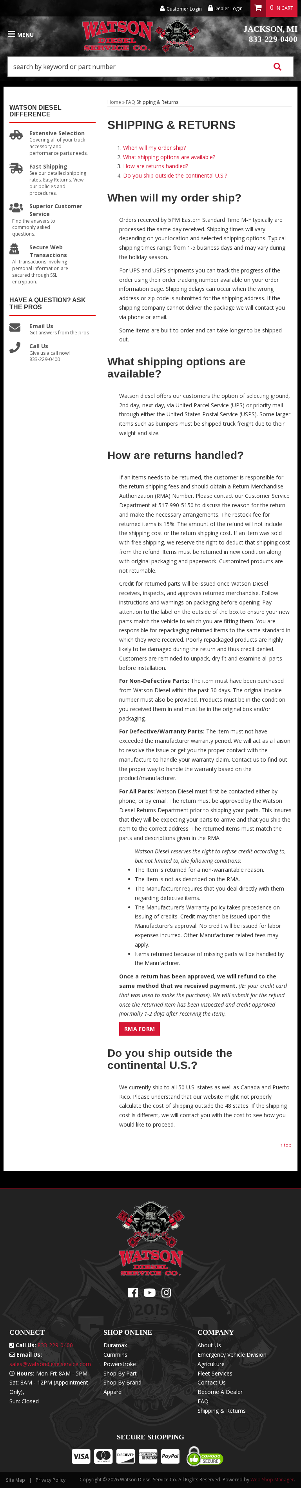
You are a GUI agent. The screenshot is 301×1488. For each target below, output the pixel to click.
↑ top (286, 1145)
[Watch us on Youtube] (149, 1294)
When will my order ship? (154, 147)
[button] (150, 66)
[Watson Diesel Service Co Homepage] (141, 34)
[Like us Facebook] (133, 1294)
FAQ (130, 102)
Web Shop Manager (272, 1479)
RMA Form (139, 1029)
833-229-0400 (270, 34)
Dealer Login (228, 8)
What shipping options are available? (169, 157)
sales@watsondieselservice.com (50, 1364)
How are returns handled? (155, 166)
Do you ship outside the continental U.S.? (175, 175)
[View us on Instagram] (166, 1294)
